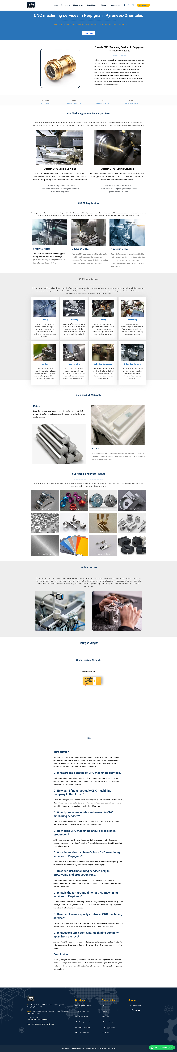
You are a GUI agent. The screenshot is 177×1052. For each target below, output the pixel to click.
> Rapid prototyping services (83, 1022)
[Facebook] (128, 5)
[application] (69, 5)
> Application (105, 1016)
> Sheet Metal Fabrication (82, 1027)
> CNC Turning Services (82, 1011)
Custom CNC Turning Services (117, 168)
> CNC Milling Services (81, 1016)
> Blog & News (106, 1011)
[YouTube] (139, 1010)
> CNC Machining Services (83, 1005)
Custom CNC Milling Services (60, 168)
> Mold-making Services (82, 1032)
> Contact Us (105, 1032)
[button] (125, 5)
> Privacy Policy (106, 1022)
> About (104, 1005)
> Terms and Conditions (108, 1027)
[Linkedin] (133, 5)
